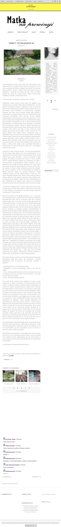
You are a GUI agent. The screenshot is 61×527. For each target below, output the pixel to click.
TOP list (51, 147)
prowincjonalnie (51, 162)
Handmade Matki (19, 1)
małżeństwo (51, 145)
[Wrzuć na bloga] (18, 388)
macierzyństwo (51, 139)
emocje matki (51, 141)
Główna (2, 1)
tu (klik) (11, 355)
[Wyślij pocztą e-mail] (14, 388)
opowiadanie (21, 45)
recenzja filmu (51, 156)
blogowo (51, 158)
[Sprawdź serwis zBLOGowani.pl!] (46, 501)
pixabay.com (6, 359)
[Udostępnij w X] (21, 388)
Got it (34, 525)
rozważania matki (51, 137)
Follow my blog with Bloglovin (48, 494)
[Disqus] (22, 416)
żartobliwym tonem (51, 143)
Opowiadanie (29, 1)
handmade (51, 160)
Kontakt (40, 1)
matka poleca (51, 153)
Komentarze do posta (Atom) (12, 483)
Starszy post (35, 476)
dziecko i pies (51, 149)
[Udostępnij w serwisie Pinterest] (29, 388)
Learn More (28, 525)
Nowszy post (7, 476)
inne (51, 151)
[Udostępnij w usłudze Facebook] (25, 388)
